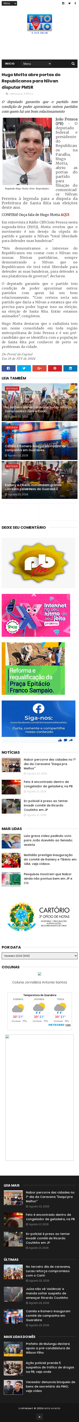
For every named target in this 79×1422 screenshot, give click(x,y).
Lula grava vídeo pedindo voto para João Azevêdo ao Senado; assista (48, 840)
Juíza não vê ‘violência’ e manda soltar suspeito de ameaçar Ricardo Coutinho (47, 1293)
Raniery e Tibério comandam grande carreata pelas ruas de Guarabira (33, 487)
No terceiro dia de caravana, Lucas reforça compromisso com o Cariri (38, 409)
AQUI (65, 215)
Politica (28, 93)
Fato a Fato (52, 1408)
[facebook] (75, 3)
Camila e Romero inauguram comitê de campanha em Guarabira (35, 448)
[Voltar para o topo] (39, 1417)
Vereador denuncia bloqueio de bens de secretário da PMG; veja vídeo (50, 1386)
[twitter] (69, 3)
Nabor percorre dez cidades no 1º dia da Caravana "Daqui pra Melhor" (50, 763)
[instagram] (63, 3)
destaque (16, 93)
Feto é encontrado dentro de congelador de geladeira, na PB (48, 784)
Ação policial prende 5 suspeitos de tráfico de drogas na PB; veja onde (50, 1367)
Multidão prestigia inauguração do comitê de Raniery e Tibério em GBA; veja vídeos (50, 859)
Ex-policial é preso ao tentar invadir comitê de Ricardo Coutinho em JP (46, 805)
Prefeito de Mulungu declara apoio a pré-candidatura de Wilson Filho (48, 1348)
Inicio (10, 63)
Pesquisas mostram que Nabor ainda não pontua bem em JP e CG (48, 878)
